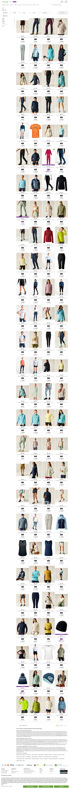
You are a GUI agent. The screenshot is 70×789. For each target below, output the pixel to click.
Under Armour (18, 756)
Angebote (41, 770)
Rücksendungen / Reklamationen (29, 771)
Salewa (30, 744)
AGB (12, 770)
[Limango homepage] (5, 1)
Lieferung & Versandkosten (28, 770)
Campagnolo (28, 754)
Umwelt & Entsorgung (27, 772)
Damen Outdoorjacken (47, 756)
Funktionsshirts (61, 758)
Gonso (33, 744)
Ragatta (25, 744)
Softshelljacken (24, 746)
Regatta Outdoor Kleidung (20, 754)
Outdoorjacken (28, 756)
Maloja (63, 754)
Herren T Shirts (34, 754)
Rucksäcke (55, 754)
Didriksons (40, 756)
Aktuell (51, 770)
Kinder (3, 20)
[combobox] (59, 5)
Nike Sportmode (41, 754)
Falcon (39, 744)
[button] (66, 1)
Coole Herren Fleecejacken (53, 758)
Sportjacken (46, 758)
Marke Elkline (41, 741)
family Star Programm (5, 770)
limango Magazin (4, 772)
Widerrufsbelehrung (14, 771)
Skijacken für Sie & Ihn (48, 754)
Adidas (23, 756)
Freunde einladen (4, 771)
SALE (3, 25)
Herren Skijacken (55, 756)
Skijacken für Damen (35, 758)
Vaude (28, 744)
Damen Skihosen (35, 756)
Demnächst (52, 771)
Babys (3, 18)
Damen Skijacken (28, 758)
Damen (3, 21)
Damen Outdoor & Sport (20, 760)
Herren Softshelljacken (20, 758)
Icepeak (35, 744)
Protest (59, 754)
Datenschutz (13, 772)
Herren (3, 22)
